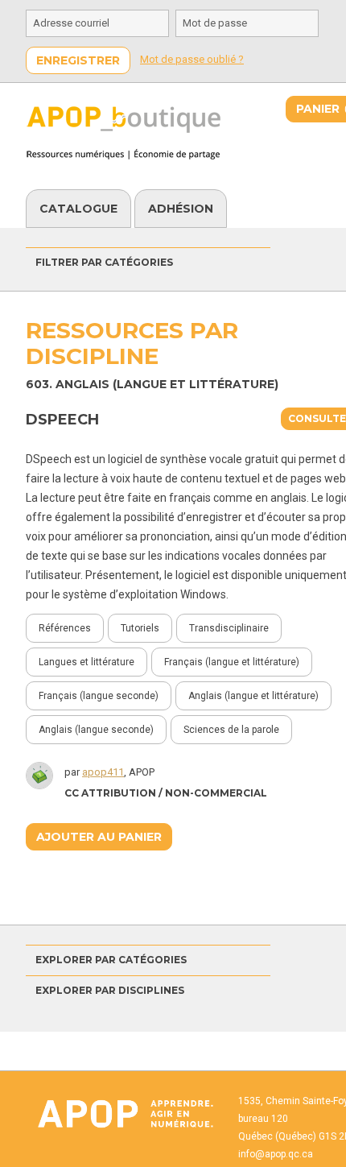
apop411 (103, 772)
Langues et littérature (86, 662)
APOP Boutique (130, 132)
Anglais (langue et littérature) (253, 695)
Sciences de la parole (231, 729)
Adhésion (180, 208)
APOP (124, 1114)
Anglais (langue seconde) (96, 729)
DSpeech (62, 419)
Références (65, 628)
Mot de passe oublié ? (192, 59)
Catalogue (78, 208)
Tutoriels (140, 628)
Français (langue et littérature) (231, 662)
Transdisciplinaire (229, 628)
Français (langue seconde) (99, 695)
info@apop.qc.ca (275, 1154)
